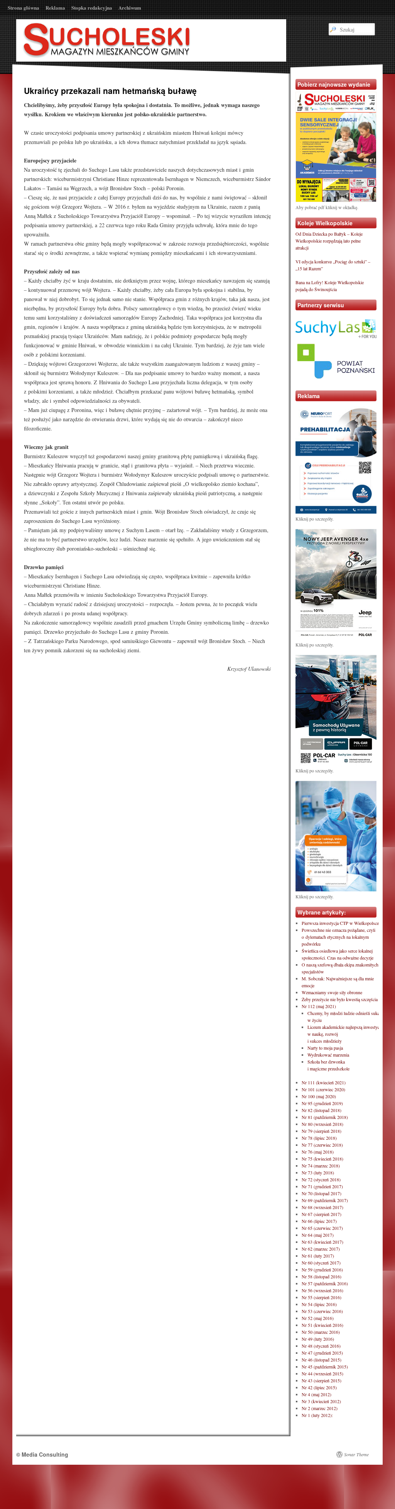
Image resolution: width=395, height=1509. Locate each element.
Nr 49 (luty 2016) (318, 1339)
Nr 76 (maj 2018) (318, 1152)
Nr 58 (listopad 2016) (321, 1276)
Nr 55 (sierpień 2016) (321, 1297)
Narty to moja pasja (325, 1048)
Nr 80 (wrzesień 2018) (322, 1124)
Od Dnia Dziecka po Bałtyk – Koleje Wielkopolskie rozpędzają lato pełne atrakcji (329, 241)
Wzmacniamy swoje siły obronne (332, 992)
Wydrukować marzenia (328, 1055)
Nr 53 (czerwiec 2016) (322, 1311)
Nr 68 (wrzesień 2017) (322, 1207)
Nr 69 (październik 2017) (325, 1200)
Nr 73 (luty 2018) (318, 1172)
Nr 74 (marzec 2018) (321, 1165)
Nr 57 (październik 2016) (325, 1283)
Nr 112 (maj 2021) (319, 1006)
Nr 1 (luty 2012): (317, 1415)
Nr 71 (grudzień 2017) (322, 1186)
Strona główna (23, 7)
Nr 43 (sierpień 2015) (321, 1380)
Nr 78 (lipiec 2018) (319, 1138)
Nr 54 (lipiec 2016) (319, 1304)
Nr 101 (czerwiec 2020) (323, 1089)
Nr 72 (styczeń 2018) (321, 1179)
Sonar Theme (356, 1454)
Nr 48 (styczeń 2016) (321, 1346)
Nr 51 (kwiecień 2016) (322, 1325)
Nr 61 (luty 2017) (318, 1256)
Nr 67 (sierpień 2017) (321, 1214)
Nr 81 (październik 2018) (325, 1117)
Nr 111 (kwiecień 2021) (324, 1082)
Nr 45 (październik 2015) (325, 1366)
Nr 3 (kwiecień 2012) (321, 1401)
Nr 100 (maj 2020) (319, 1096)
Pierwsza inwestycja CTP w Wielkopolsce (340, 923)
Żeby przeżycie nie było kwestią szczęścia (340, 999)
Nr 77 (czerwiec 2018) (322, 1145)
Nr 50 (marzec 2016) (321, 1332)
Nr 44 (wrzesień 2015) (322, 1373)
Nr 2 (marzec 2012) (320, 1408)
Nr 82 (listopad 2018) (321, 1110)
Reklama (55, 7)
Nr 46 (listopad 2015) (321, 1360)
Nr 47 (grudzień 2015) (322, 1353)
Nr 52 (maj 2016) (318, 1318)
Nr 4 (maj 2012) (316, 1394)
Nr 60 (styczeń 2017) (321, 1262)
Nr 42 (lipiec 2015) (319, 1387)
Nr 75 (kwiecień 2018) (322, 1159)
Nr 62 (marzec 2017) (321, 1249)
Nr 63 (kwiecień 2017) (322, 1242)
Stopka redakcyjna (91, 7)
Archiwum (129, 7)
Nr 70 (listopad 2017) (321, 1193)
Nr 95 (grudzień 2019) (322, 1103)
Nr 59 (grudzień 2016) (322, 1269)
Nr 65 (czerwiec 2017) (322, 1228)
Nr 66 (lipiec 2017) (319, 1221)
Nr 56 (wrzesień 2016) (322, 1290)
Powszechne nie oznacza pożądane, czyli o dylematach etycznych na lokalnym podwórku (338, 937)
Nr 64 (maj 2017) (318, 1235)
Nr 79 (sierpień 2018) (321, 1131)
